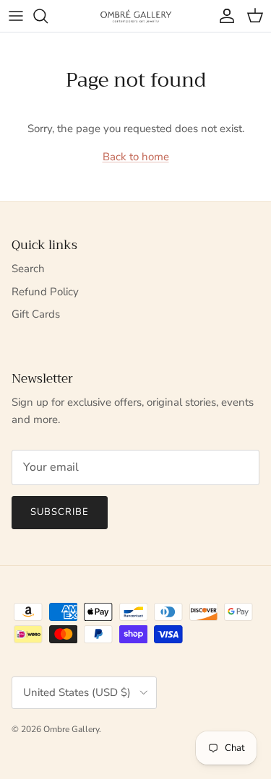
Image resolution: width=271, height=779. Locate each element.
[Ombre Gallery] (136, 15)
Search (28, 268)
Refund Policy (45, 291)
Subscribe (59, 511)
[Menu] (16, 16)
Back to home (136, 156)
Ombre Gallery (71, 729)
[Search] (48, 16)
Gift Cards (36, 314)
